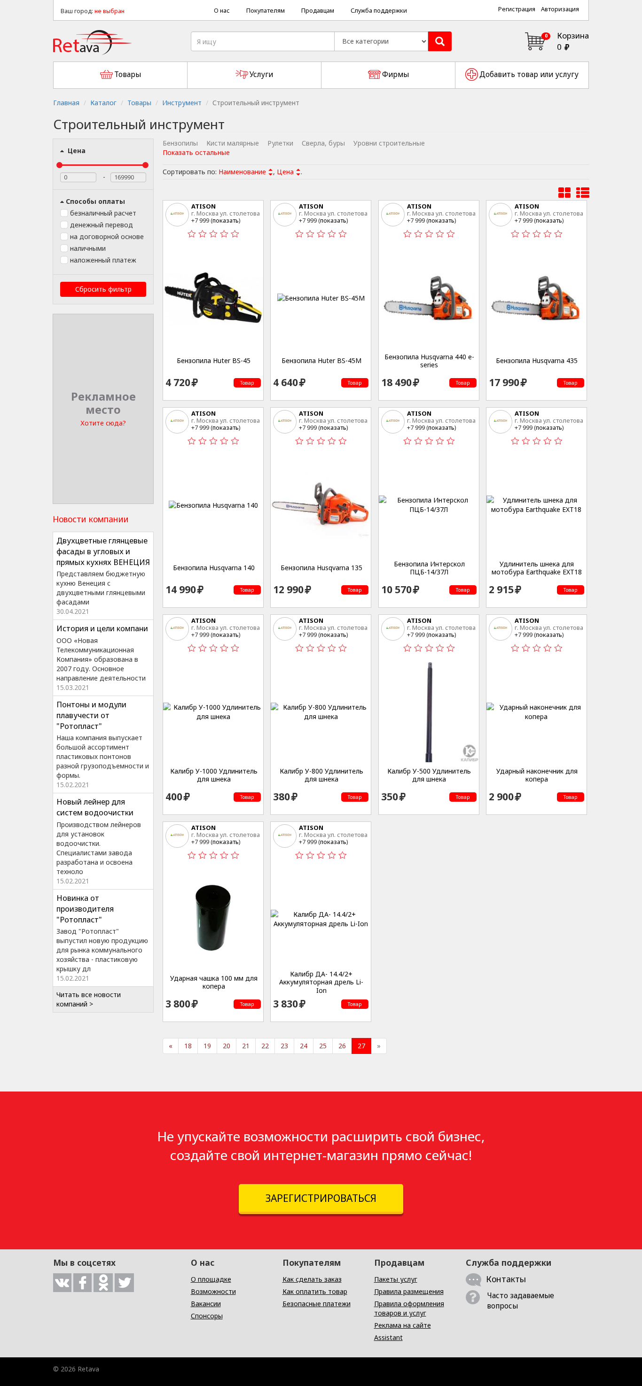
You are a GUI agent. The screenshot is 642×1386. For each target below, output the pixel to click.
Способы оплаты (95, 201)
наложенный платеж (103, 260)
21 (246, 1045)
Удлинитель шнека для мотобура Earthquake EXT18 (537, 568)
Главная (66, 102)
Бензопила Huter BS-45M (321, 360)
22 (265, 1045)
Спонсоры (207, 1315)
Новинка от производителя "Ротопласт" (85, 909)
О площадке (211, 1279)
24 (303, 1045)
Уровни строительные (389, 143)
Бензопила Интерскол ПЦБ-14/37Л (429, 568)
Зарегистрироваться (321, 1198)
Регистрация (516, 9)
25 (323, 1045)
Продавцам (317, 11)
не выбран (109, 11)
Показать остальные (196, 152)
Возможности (213, 1291)
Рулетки (280, 143)
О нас (222, 11)
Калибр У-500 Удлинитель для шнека (429, 775)
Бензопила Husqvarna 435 (537, 360)
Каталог (103, 102)
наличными (88, 248)
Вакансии (206, 1303)
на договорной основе (107, 236)
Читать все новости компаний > (88, 999)
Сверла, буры (323, 143)
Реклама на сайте (402, 1325)
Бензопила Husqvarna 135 (321, 568)
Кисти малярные (232, 143)
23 (284, 1045)
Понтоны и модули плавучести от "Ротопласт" (91, 715)
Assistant (388, 1337)
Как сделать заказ (312, 1279)
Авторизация (560, 9)
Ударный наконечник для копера (537, 775)
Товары (139, 102)
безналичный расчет (103, 213)
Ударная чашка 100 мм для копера (214, 982)
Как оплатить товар (314, 1291)
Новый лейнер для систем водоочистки (94, 807)
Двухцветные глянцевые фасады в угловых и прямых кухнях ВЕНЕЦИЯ (103, 551)
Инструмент (182, 102)
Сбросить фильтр (103, 289)
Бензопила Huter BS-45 (214, 360)
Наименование (242, 171)
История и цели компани (102, 628)
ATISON (203, 206)
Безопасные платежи (316, 1303)
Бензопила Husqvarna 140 (214, 568)
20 (226, 1045)
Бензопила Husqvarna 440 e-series (429, 361)
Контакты (506, 1279)
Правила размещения (409, 1291)
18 (188, 1045)
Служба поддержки (379, 11)
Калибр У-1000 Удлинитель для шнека (214, 775)
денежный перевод (101, 224)
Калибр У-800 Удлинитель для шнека (321, 775)
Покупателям (265, 11)
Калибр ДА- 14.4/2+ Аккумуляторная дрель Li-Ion (321, 982)
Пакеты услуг (395, 1279)
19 (207, 1045)
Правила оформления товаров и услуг (409, 1308)
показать (225, 220)
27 (361, 1045)
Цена (76, 150)
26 (342, 1045)
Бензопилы (180, 143)
